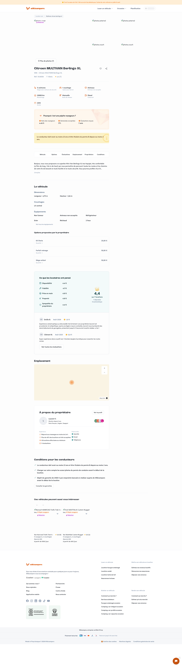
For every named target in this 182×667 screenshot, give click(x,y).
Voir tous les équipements (44, 224)
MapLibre (102, 398)
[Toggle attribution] (107, 398)
